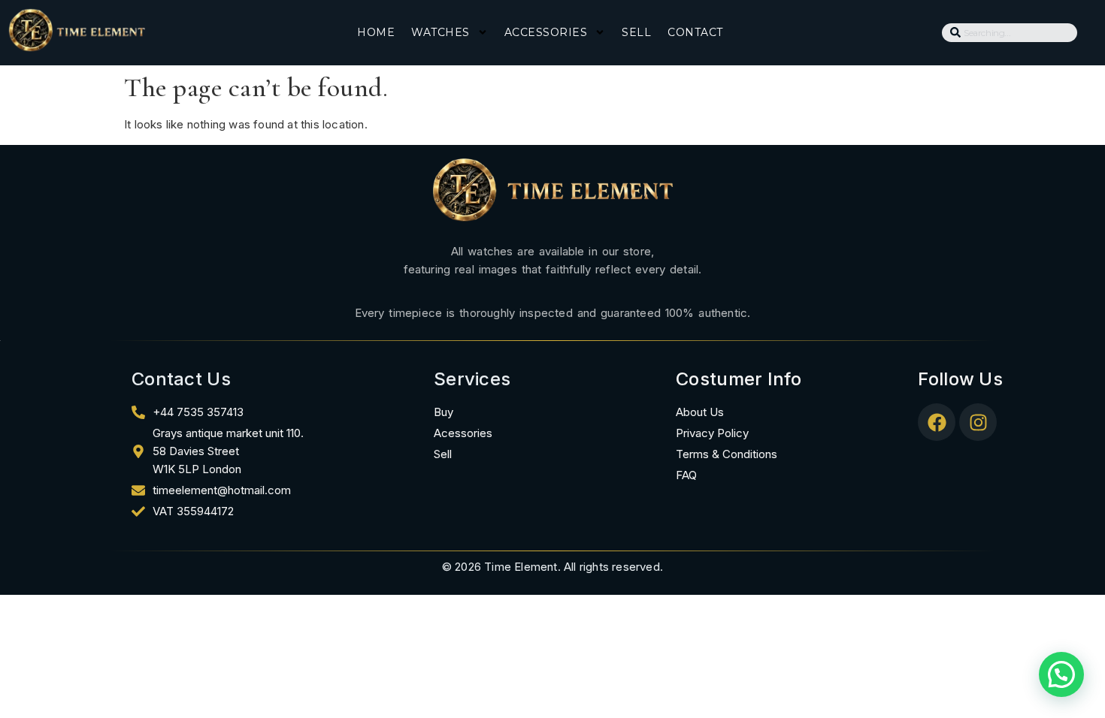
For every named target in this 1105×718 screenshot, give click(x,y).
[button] (1061, 674)
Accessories (546, 32)
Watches (440, 32)
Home (376, 32)
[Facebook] (936, 422)
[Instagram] (978, 422)
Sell (636, 32)
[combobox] (1009, 32)
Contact (695, 32)
